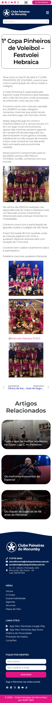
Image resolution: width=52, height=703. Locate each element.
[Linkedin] (11, 687)
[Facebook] (7, 687)
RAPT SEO (28, 700)
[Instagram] (14, 687)
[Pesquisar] (47, 21)
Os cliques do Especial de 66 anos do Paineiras (22, 513)
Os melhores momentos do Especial (22, 478)
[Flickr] (18, 687)
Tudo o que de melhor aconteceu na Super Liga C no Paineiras (26, 443)
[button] (26, 2)
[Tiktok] (26, 687)
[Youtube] (22, 687)
